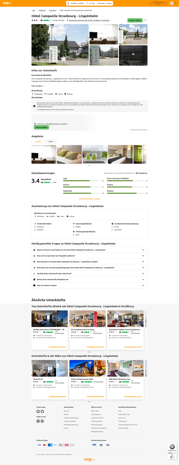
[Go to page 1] (88, 401)
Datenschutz (123, 421)
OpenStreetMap (142, 129)
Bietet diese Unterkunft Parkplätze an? (52, 279)
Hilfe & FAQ (95, 411)
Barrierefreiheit (123, 428)
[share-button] (145, 20)
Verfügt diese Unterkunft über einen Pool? (54, 273)
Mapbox (133, 129)
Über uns (67, 411)
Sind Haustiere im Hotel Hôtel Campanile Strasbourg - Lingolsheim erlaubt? (67, 262)
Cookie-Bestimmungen (71, 418)
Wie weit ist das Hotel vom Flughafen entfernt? (56, 256)
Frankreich (42, 10)
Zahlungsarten (96, 414)
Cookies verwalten (70, 421)
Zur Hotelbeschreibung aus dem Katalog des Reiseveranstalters (55, 109)
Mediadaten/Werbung (71, 425)
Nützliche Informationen (99, 428)
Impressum (122, 418)
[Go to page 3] (90, 401)
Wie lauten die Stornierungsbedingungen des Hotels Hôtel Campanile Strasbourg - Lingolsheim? (75, 268)
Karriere (66, 414)
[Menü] (175, 444)
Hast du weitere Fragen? (47, 285)
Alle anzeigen (37, 97)
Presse (66, 428)
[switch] (172, 457)
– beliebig (80, 3)
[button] (60, 45)
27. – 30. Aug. (90, 3)
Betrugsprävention (97, 431)
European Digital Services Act (128, 425)
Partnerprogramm (96, 425)
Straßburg (74, 3)
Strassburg (52, 10)
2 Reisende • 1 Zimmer (104, 3)
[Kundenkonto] (173, 3)
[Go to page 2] (89, 401)
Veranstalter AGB (124, 414)
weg (33, 10)
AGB (120, 411)
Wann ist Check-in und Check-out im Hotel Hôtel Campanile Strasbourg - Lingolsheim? (71, 250)
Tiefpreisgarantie (96, 421)
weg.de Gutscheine (97, 418)
